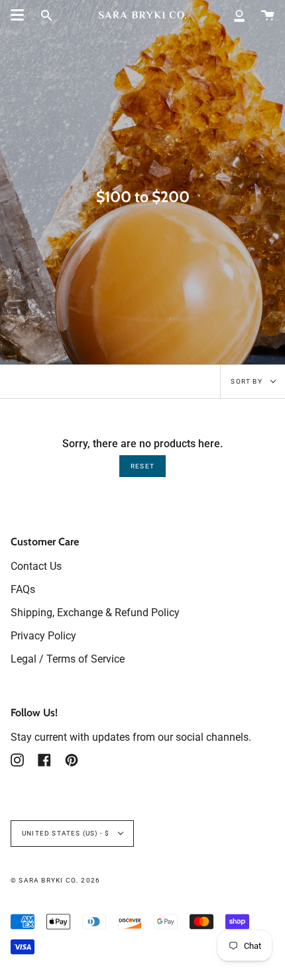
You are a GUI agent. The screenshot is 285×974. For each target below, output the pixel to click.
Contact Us (36, 566)
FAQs (23, 589)
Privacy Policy (43, 635)
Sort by (247, 381)
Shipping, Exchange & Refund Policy (95, 612)
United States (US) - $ (67, 833)
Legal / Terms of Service (68, 659)
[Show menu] (17, 15)
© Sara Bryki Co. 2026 (55, 880)
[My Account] (239, 15)
